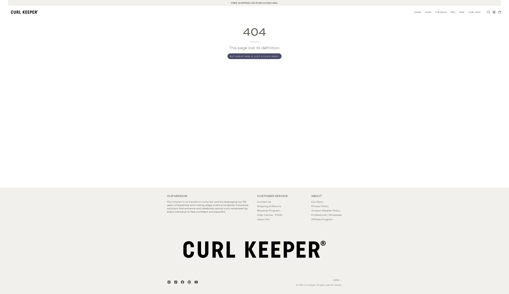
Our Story (317, 201)
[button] (474, 12)
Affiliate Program (322, 219)
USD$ (336, 280)
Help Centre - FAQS (269, 214)
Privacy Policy (320, 206)
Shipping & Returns (269, 206)
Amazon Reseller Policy (325, 210)
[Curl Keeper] (24, 12)
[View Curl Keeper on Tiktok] (175, 282)
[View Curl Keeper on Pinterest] (189, 282)
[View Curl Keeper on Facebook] (182, 282)
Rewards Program (268, 210)
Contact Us (264, 201)
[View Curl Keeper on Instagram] (168, 282)
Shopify (338, 285)
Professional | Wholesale (326, 214)
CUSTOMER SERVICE (272, 195)
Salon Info (263, 219)
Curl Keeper (310, 285)
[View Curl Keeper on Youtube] (196, 282)
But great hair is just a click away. (254, 56)
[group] (254, 3)
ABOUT (316, 195)
